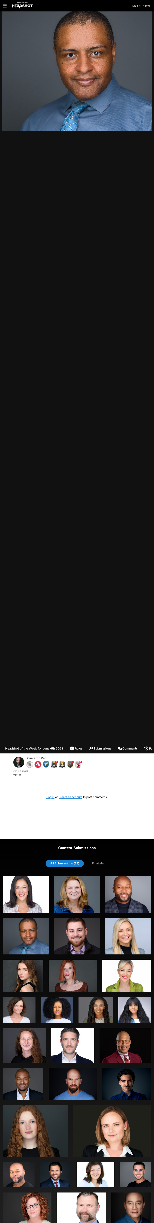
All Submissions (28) (64, 863)
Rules (78, 748)
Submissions (102, 748)
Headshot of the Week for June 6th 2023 (34, 748)
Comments (130, 748)
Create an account (70, 797)
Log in (135, 5)
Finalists (98, 863)
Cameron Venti (37, 758)
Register (146, 5)
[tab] (64, 863)
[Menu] (4, 5)
